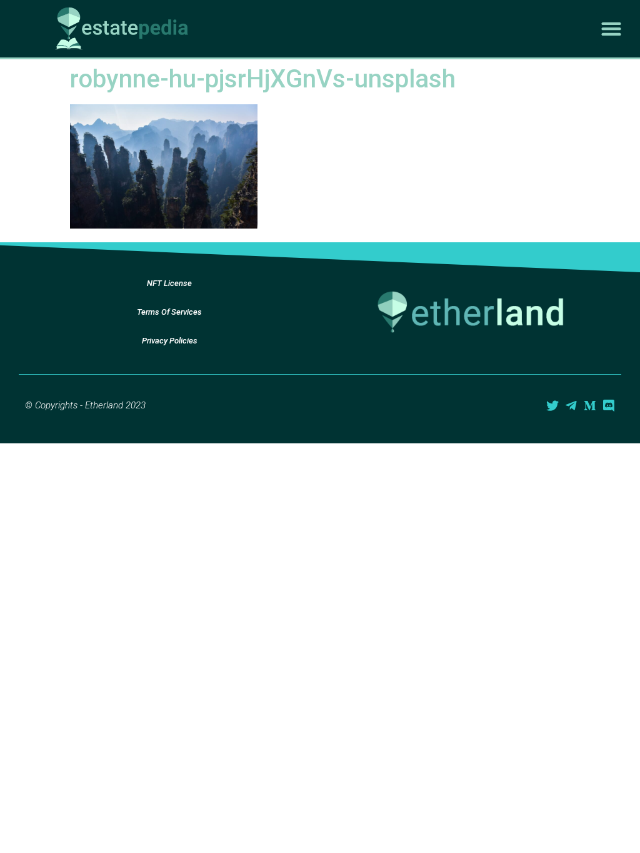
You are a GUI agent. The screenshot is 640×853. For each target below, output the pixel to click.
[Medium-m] (590, 406)
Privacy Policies (170, 340)
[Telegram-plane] (571, 406)
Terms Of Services (169, 312)
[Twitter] (552, 406)
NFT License (169, 283)
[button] (612, 29)
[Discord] (608, 406)
